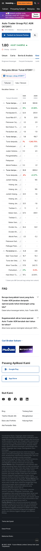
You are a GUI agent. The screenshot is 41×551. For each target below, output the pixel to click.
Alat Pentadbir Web (9, 425)
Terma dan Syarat (8, 521)
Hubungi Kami (27, 421)
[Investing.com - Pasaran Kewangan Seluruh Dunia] (11, 3)
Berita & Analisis (25, 55)
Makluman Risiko (7, 536)
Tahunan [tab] (7, 83)
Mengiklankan (27, 416)
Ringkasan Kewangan (9, 61)
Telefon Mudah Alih (9, 416)
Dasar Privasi (6, 529)
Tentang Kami (27, 411)
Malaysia (31, 9)
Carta (12, 55)
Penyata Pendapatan (26, 61)
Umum (4, 55)
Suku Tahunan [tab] (20, 83)
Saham (5, 9)
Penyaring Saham (17, 9)
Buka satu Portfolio (9, 421)
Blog (3, 411)
